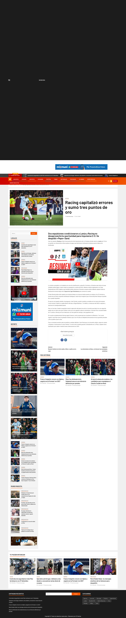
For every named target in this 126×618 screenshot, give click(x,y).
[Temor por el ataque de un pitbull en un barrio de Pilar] (15, 529)
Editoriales (64, 179)
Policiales (73, 179)
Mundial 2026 (92, 601)
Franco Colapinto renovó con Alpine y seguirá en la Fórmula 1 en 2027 (28, 263)
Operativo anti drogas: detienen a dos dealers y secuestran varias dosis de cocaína (83, 175)
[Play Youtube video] (77, 264)
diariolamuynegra (69, 216)
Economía (40, 179)
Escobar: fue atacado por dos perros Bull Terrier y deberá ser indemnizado (28, 504)
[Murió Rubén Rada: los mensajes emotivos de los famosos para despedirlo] (15, 270)
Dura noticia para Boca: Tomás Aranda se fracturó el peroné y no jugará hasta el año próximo (23, 411)
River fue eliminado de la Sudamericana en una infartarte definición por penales (76, 381)
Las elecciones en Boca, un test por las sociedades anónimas (94, 349)
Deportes (16, 179)
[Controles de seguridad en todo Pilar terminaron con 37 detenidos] (15, 245)
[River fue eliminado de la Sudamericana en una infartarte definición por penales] (78, 367)
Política (48, 179)
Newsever (70, 616)
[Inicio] (10, 179)
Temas (55, 179)
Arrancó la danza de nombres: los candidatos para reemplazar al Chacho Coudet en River (101, 381)
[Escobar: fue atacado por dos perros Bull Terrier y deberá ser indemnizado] (15, 503)
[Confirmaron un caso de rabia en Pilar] (15, 521)
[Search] (109, 181)
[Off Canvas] (9, 80)
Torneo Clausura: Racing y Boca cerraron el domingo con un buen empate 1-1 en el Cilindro (23, 434)
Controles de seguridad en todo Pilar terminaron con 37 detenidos (43, 175)
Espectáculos (91, 179)
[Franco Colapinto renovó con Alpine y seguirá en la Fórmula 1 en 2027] (52, 367)
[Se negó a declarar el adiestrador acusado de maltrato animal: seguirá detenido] (15, 512)
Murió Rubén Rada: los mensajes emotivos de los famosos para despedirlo (27, 271)
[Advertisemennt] (81, 167)
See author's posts (67, 335)
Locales (24, 179)
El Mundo (81, 179)
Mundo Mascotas (14, 183)
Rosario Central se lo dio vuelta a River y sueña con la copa (62, 349)
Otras (109, 601)
